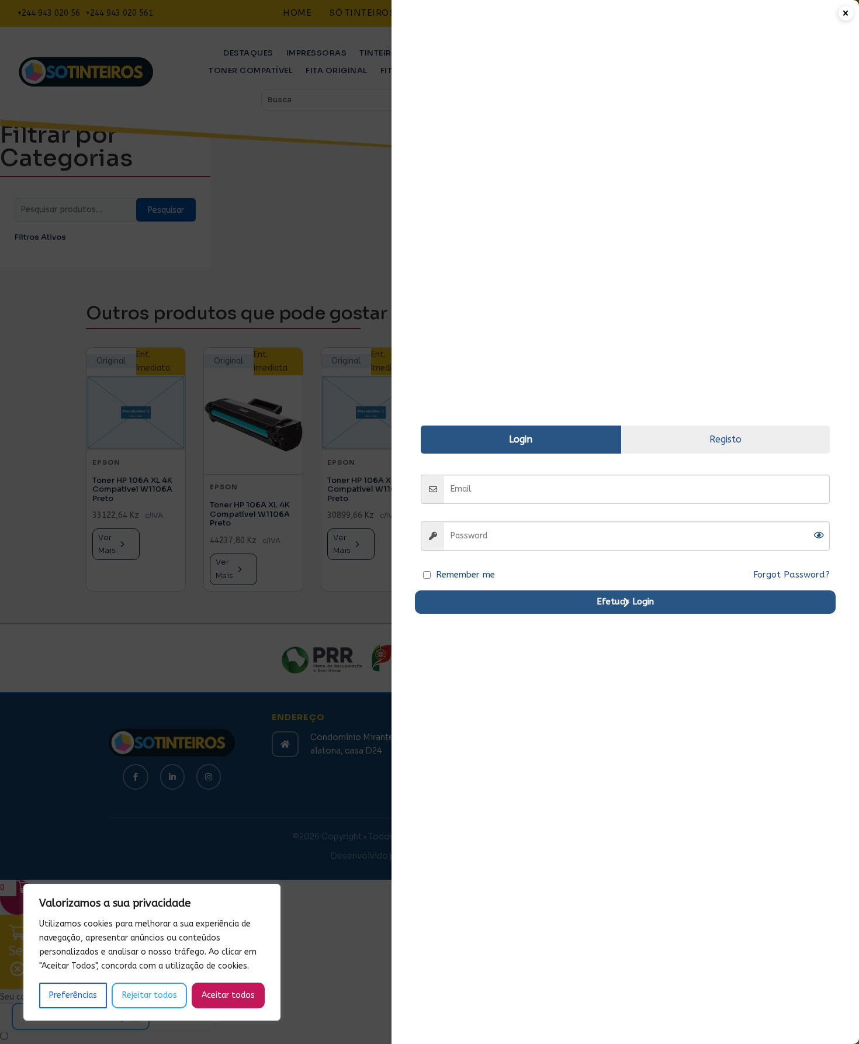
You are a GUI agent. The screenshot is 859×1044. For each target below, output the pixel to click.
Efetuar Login (625, 601)
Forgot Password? (791, 574)
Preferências (73, 995)
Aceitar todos (228, 995)
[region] (151, 952)
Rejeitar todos (149, 995)
